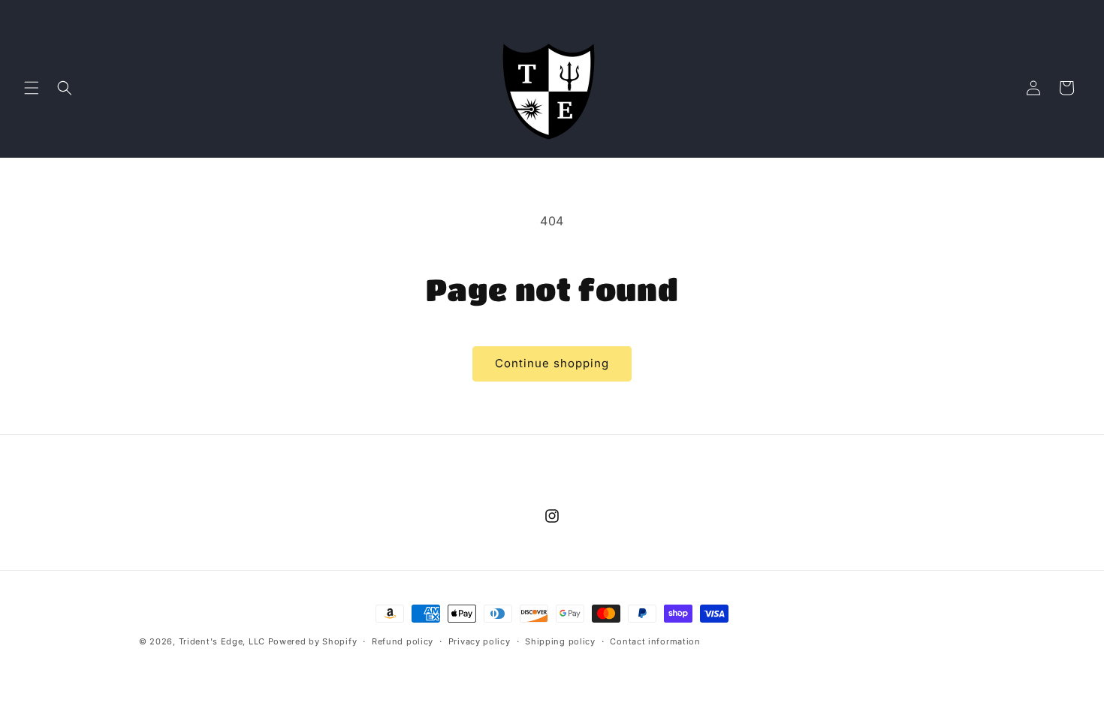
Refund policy (402, 641)
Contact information (655, 641)
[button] (31, 87)
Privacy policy (479, 641)
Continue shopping (552, 363)
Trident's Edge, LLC (222, 641)
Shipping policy (560, 641)
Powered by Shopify (312, 641)
